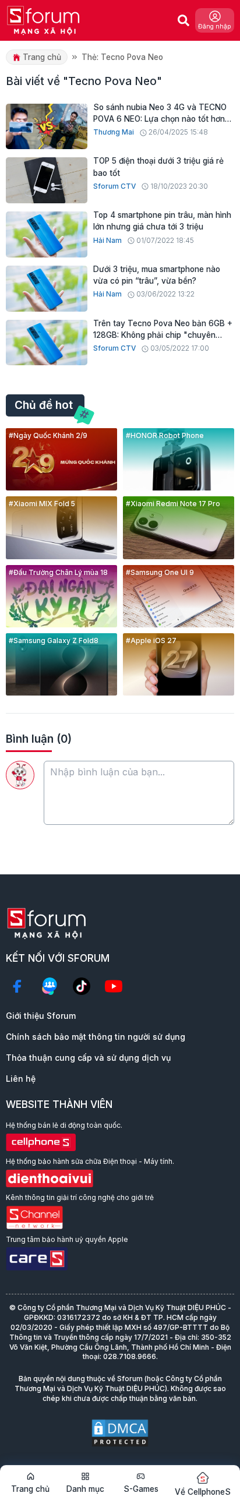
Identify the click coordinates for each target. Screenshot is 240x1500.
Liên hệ (21, 1078)
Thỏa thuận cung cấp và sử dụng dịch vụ (88, 1058)
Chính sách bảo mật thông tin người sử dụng (95, 1037)
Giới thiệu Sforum (41, 1016)
